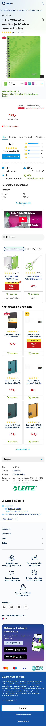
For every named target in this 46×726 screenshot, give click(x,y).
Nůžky (33, 298)
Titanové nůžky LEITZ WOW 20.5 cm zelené (33, 278)
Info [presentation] (4, 137)
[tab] (5, 137)
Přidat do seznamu (11, 126)
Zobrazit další (21, 450)
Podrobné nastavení (23, 715)
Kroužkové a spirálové (19, 511)
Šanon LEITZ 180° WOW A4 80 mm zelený (11, 278)
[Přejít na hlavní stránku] (7, 3)
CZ (6, 618)
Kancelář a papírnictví (8, 10)
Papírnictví (23, 10)
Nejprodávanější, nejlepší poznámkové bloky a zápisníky (23, 515)
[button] (23, 529)
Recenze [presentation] (12, 137)
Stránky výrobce (19, 474)
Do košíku (14, 353)
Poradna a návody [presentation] (26, 137)
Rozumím (23, 708)
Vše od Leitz (6, 15)
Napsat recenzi (13, 156)
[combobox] (23, 84)
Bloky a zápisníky (36, 10)
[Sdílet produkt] (42, 19)
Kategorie (7, 459)
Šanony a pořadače (11, 298)
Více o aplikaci (11, 643)
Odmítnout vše (23, 721)
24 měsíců (17, 471)
